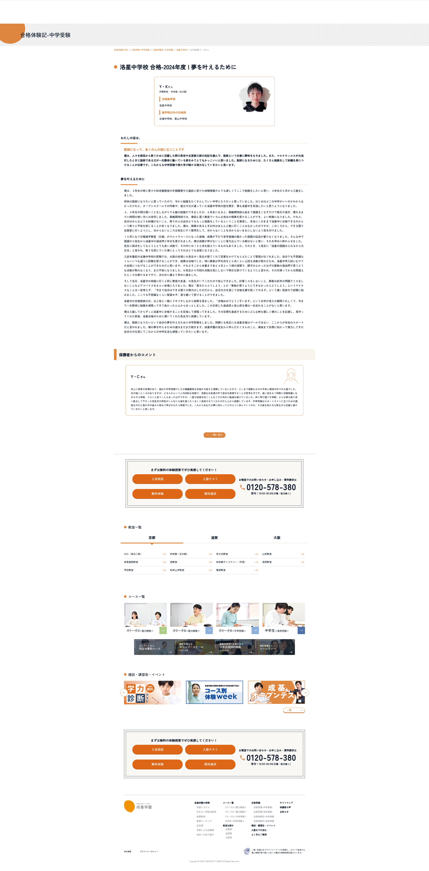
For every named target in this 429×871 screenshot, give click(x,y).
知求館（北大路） (179, 554)
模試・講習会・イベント (263, 825)
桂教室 (173, 562)
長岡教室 (267, 562)
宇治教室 (128, 570)
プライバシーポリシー (149, 851)
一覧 (289, 710)
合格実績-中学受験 (141, 49)
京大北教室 (222, 554)
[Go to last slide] (124, 692)
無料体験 (157, 493)
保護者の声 (285, 807)
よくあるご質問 (259, 834)
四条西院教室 (131, 562)
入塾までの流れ (259, 830)
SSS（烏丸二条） (133, 554)
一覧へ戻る (217, 434)
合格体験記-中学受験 (163, 49)
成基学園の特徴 (202, 802)
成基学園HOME (121, 49)
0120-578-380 (271, 486)
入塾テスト (210, 479)
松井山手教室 (177, 570)
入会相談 (157, 479)
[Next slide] (305, 692)
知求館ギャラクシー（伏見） (231, 562)
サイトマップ (286, 802)
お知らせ (284, 811)
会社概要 (127, 851)
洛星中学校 (181, 49)
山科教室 (267, 554)
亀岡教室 (221, 570)
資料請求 (210, 493)
